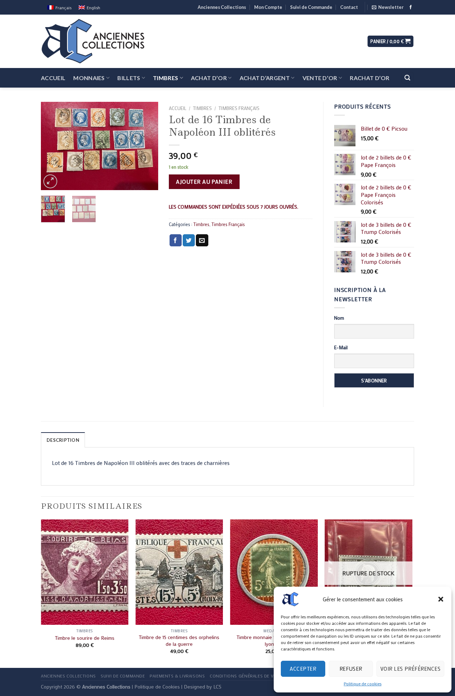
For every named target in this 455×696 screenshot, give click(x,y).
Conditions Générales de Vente (247, 676)
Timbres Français (239, 108)
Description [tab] (63, 440)
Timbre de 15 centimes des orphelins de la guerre (179, 640)
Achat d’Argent (265, 77)
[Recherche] (408, 78)
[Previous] (52, 146)
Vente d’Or (320, 77)
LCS (217, 686)
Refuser (350, 668)
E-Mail (341, 347)
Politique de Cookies (157, 686)
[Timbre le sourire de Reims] (85, 572)
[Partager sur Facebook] (176, 240)
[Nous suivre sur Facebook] (410, 7)
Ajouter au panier (204, 181)
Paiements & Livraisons (177, 676)
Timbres (165, 77)
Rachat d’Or (370, 77)
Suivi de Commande (311, 7)
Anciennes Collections (222, 7)
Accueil (53, 77)
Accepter (303, 668)
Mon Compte (268, 7)
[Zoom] (50, 181)
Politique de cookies (362, 683)
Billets (128, 77)
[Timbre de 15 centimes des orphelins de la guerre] (179, 572)
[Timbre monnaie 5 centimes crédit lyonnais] (274, 572)
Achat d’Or (209, 77)
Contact (349, 7)
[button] (440, 599)
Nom (339, 317)
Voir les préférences (410, 668)
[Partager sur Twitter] (189, 240)
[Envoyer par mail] (202, 240)
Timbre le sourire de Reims (84, 638)
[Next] (146, 146)
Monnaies (89, 77)
